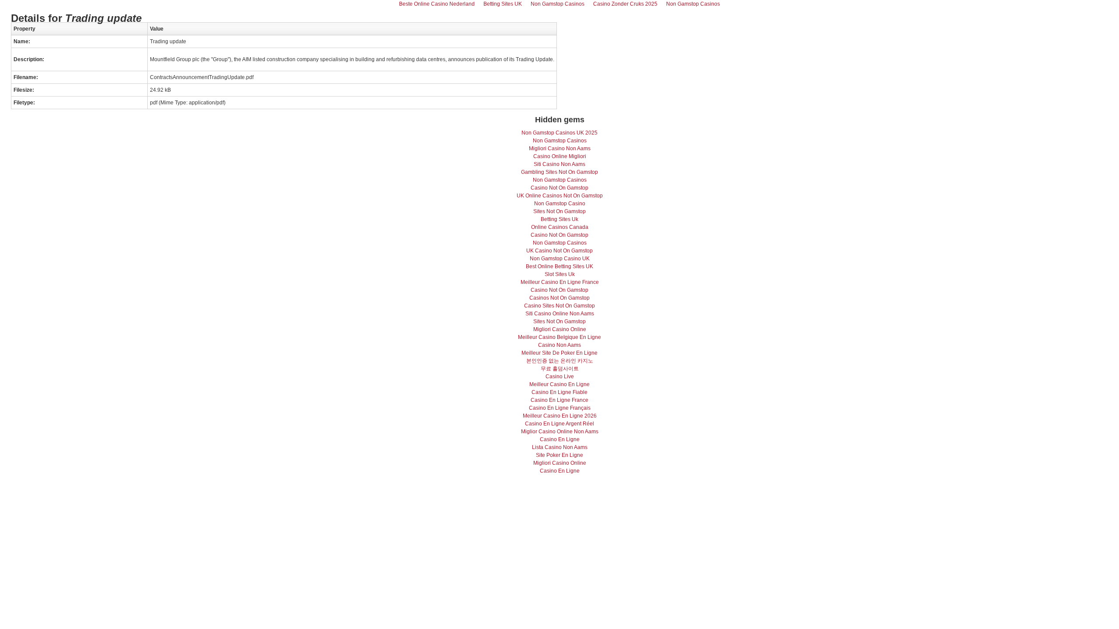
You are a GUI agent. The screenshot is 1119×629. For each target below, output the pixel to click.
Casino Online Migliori (559, 156)
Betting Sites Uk (559, 219)
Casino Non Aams (559, 345)
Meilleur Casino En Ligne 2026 (560, 416)
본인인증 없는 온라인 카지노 (559, 361)
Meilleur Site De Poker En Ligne (559, 353)
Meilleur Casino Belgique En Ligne (559, 337)
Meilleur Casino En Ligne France (560, 282)
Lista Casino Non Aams (559, 447)
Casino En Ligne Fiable (559, 392)
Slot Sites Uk (560, 274)
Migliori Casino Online (559, 329)
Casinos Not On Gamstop (559, 298)
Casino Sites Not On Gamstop (559, 306)
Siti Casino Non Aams (559, 164)
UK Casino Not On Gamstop (559, 251)
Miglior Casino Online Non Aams (559, 432)
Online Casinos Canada (559, 227)
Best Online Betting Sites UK (559, 266)
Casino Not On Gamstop (559, 188)
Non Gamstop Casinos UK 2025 (559, 133)
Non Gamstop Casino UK (560, 259)
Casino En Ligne (560, 439)
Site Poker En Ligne (559, 455)
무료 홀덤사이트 (560, 369)
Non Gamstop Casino (559, 203)
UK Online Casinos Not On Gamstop (560, 196)
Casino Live (560, 376)
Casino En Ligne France (559, 400)
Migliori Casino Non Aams (560, 148)
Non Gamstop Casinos (560, 141)
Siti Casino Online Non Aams (559, 314)
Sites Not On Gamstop (559, 211)
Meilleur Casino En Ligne (559, 384)
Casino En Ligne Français (560, 408)
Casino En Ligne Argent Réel (559, 424)
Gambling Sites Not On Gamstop (559, 172)
